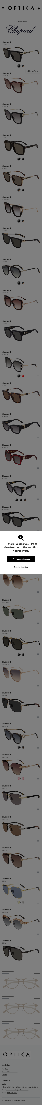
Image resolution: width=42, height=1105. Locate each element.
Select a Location (21, 567)
